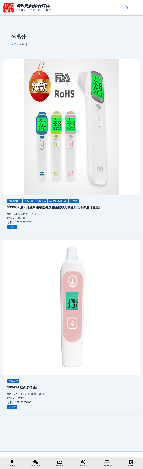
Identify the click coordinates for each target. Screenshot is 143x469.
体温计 (12, 226)
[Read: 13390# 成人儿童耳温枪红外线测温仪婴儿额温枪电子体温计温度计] (71, 127)
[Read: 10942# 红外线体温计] (71, 307)
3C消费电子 (15, 201)
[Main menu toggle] (136, 7)
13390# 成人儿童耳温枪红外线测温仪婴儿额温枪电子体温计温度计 (54, 207)
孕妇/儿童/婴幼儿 (58, 201)
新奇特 (73, 201)
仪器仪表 (28, 201)
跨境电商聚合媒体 (33, 5)
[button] (127, 8)
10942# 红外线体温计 (23, 387)
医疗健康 (41, 201)
